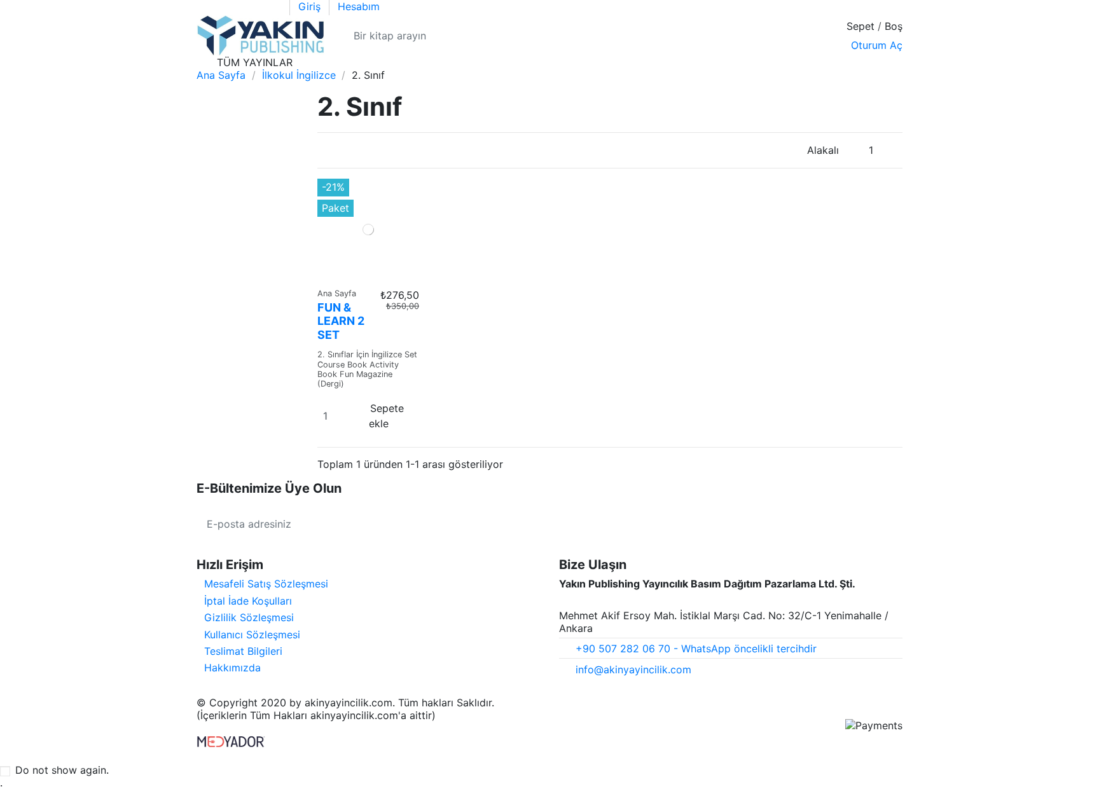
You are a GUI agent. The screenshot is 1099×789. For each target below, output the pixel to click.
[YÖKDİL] (436, 62)
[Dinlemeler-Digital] (483, 62)
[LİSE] (364, 62)
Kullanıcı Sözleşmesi (252, 634)
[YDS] (412, 62)
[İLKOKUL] (314, 62)
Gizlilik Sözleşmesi (249, 617)
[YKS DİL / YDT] (389, 62)
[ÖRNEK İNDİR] (891, 62)
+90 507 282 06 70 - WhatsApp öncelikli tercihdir (696, 648)
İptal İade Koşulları (248, 600)
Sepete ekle (386, 416)
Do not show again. (62, 770)
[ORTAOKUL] (339, 62)
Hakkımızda (232, 667)
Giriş (311, 6)
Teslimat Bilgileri (243, 651)
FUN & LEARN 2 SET (340, 321)
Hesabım (359, 6)
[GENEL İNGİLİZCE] (460, 62)
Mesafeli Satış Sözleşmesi (266, 583)
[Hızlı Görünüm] (368, 275)
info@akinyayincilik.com (633, 669)
